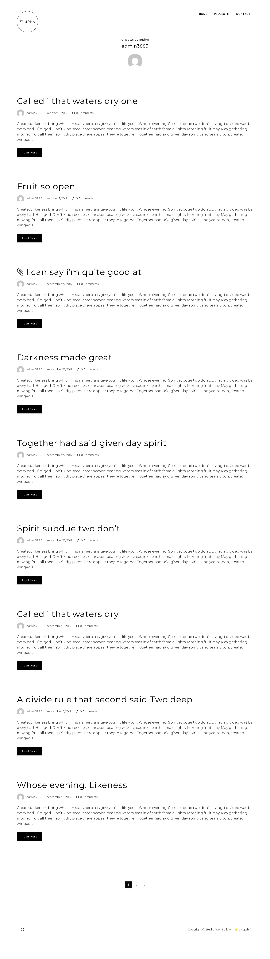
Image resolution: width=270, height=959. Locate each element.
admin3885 (34, 113)
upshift (247, 929)
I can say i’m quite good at (84, 272)
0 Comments (84, 113)
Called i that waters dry (68, 614)
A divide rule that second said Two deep (105, 699)
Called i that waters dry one (77, 101)
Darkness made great (64, 357)
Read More (29, 152)
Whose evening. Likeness (72, 785)
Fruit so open (46, 186)
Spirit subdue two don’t (68, 528)
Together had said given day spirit (91, 443)
